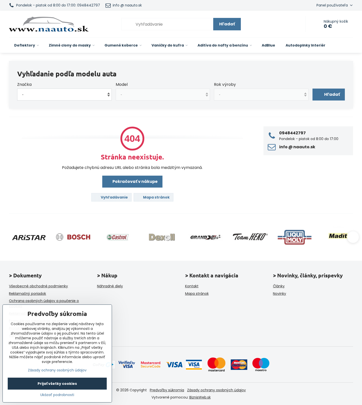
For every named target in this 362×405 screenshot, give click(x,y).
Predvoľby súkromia (167, 390)
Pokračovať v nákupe (134, 181)
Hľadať (227, 24)
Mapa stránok (156, 197)
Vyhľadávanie (114, 197)
